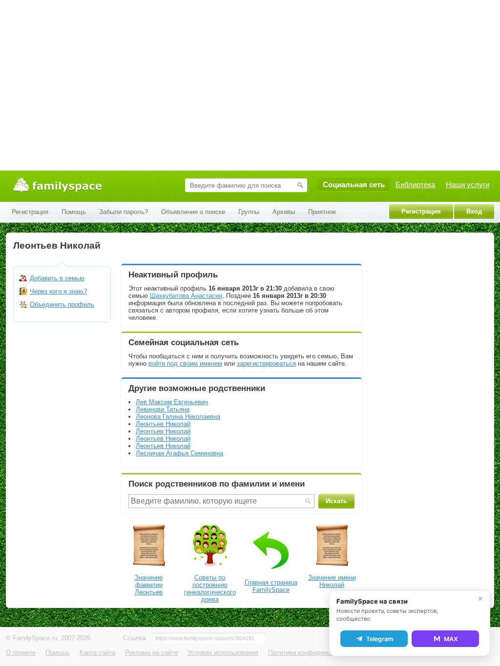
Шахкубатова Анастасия (186, 295)
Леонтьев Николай (163, 424)
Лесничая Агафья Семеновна (179, 453)
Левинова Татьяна (162, 409)
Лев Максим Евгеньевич (172, 402)
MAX (451, 639)
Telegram (379, 639)
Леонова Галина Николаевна (178, 416)
